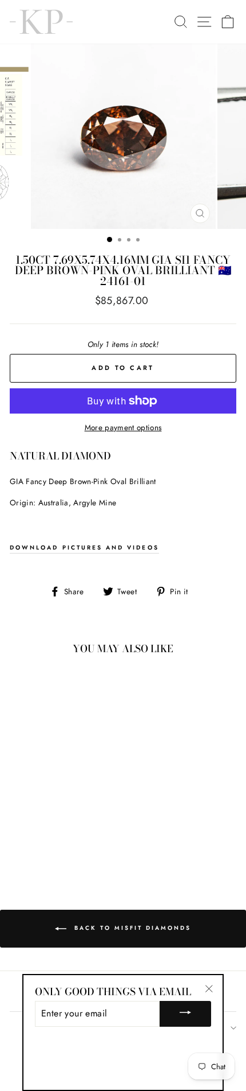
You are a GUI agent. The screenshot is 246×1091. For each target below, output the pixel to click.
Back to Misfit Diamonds (131, 928)
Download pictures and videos (84, 547)
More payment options (123, 427)
